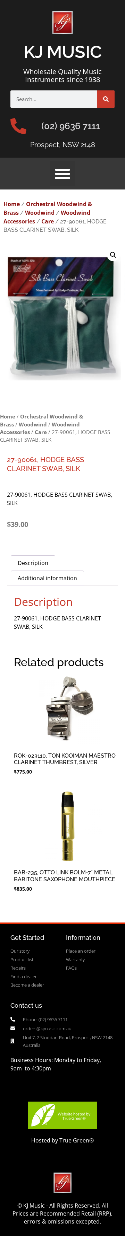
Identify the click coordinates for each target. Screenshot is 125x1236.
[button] (62, 173)
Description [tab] (33, 563)
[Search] (106, 99)
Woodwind (40, 213)
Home (11, 204)
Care (47, 221)
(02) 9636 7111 (70, 126)
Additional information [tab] (47, 578)
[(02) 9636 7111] (18, 126)
